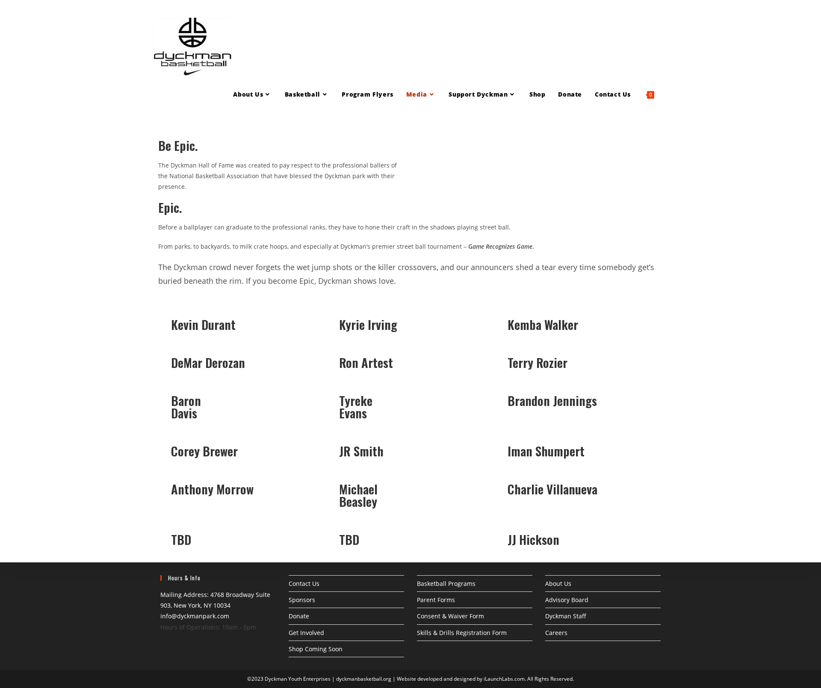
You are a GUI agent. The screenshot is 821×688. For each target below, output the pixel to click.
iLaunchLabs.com (504, 678)
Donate (299, 616)
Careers (556, 633)
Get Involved (306, 633)
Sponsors (302, 600)
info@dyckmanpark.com (194, 616)
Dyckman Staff (565, 616)
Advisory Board (566, 600)
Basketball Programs (446, 583)
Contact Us (304, 583)
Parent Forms (436, 600)
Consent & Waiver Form (450, 616)
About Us (558, 583)
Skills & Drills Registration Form (462, 633)
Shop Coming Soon (316, 649)
